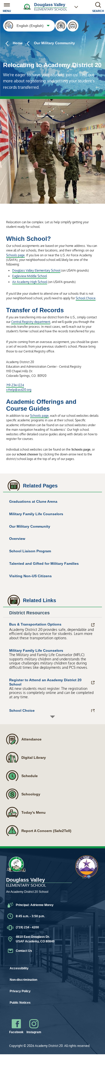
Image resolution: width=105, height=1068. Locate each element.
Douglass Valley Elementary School (36, 270)
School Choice (86, 298)
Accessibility (19, 968)
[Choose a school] (76, 7)
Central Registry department (30, 322)
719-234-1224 (15, 385)
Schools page (15, 255)
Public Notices (20, 1002)
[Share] (61, 26)
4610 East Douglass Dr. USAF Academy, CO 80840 (35, 939)
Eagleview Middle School (29, 276)
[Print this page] (72, 26)
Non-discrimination (23, 980)
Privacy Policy (20, 991)
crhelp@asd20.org (18, 390)
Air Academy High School (29, 282)
